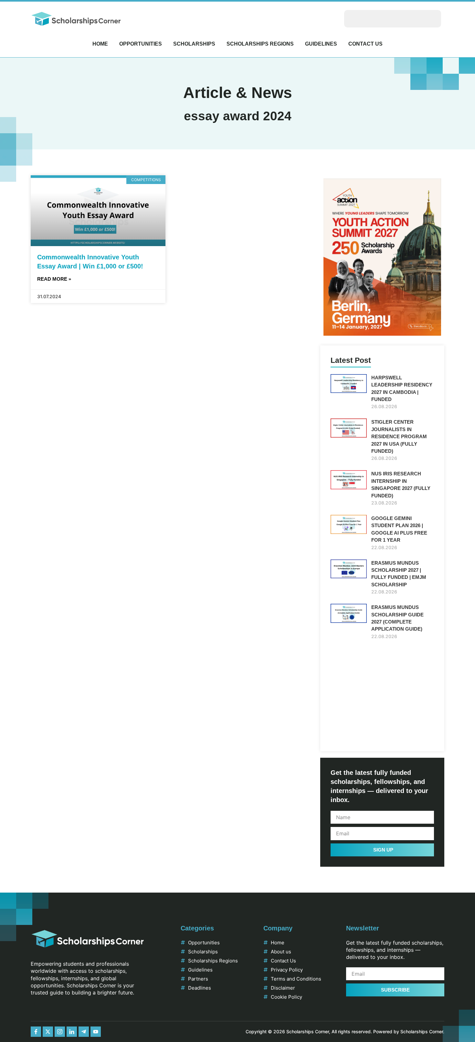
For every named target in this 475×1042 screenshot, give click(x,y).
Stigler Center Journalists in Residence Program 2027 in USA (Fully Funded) (399, 436)
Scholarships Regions (260, 44)
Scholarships (194, 44)
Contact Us (365, 44)
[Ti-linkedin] (72, 1031)
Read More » (54, 279)
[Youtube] (95, 1031)
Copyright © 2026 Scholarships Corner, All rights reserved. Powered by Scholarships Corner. (345, 1031)
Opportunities (140, 44)
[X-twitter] (48, 1031)
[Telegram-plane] (84, 1031)
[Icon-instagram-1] (60, 1031)
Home (100, 44)
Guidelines (321, 44)
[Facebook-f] (36, 1031)
